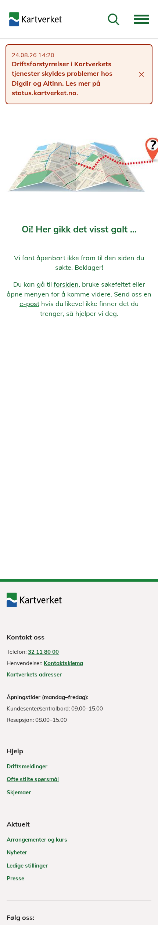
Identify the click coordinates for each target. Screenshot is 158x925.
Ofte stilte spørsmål (33, 779)
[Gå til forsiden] (35, 19)
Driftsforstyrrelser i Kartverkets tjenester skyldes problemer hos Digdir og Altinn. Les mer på (62, 73)
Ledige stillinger (27, 865)
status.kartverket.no (44, 93)
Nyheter (17, 852)
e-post (29, 303)
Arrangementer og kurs (37, 839)
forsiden (66, 284)
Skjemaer (19, 792)
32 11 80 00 (43, 651)
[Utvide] (141, 19)
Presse (15, 878)
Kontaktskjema (63, 663)
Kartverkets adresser (34, 674)
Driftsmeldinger (27, 766)
